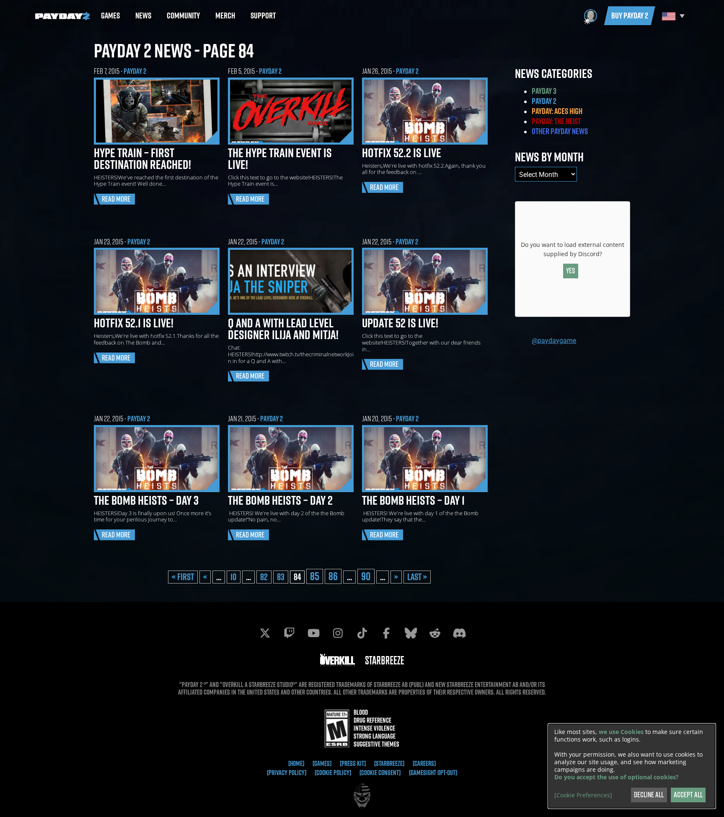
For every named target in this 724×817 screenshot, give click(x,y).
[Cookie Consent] (380, 772)
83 (280, 577)
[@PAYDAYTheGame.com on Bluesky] (411, 633)
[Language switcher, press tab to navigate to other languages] (672, 15)
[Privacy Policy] (286, 772)
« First (183, 577)
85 (314, 576)
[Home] (296, 763)
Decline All (649, 794)
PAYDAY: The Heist (556, 121)
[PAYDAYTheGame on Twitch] (289, 633)
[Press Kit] (353, 763)
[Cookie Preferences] (583, 795)
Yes (570, 270)
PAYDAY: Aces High (557, 111)
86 (333, 576)
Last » (417, 577)
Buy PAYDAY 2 (629, 15)
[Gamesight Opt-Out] (433, 772)
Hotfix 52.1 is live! (133, 323)
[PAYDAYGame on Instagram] (338, 633)
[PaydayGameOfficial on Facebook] (386, 633)
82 (264, 577)
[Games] (322, 763)
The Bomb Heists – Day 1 (413, 500)
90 (366, 576)
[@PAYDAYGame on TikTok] (362, 633)
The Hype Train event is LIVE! (280, 158)
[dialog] (632, 766)
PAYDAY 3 (544, 91)
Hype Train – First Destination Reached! (142, 158)
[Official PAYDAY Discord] (459, 633)
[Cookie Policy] (333, 772)
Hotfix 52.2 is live (401, 152)
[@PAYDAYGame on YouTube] (313, 633)
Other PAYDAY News (560, 131)
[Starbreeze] (389, 763)
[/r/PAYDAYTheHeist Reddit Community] (435, 633)
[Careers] (424, 763)
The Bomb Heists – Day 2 (280, 500)
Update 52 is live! (400, 323)
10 (233, 577)
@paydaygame (554, 340)
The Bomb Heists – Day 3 (146, 500)
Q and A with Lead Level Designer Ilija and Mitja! (283, 328)
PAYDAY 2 (135, 71)
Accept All (688, 794)
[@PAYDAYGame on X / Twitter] (265, 633)
